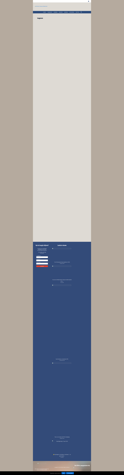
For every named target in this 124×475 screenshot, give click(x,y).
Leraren (66, 228)
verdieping (48, 41)
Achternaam (38, 262)
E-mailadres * (38, 255)
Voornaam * (38, 258)
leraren (44, 149)
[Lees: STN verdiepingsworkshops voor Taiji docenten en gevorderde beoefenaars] (39, 46)
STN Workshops (70, 228)
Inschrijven (42, 266)
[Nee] (122, 473)
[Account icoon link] (88, 1)
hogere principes (39, 41)
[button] (81, 12)
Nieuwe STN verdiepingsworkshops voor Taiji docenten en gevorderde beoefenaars (58, 35)
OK (63, 473)
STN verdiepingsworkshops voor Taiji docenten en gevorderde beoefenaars (46, 51)
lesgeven (44, 41)
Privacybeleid (69, 473)
